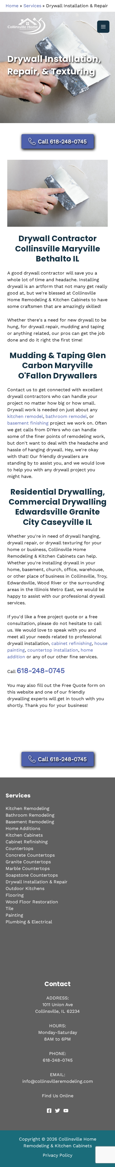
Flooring (15, 895)
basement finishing (28, 423)
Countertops (19, 848)
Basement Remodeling (30, 821)
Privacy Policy (57, 1155)
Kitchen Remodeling (27, 808)
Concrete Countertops (30, 855)
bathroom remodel (66, 416)
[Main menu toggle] (103, 27)
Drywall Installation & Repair (37, 881)
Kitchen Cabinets (24, 835)
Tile (9, 908)
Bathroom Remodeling (30, 815)
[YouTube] (65, 1110)
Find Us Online (57, 1095)
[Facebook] (49, 1110)
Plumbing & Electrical (29, 921)
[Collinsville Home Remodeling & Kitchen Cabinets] (28, 26)
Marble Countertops (28, 868)
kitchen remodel (25, 416)
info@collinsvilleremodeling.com (57, 1081)
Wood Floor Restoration (32, 901)
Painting (14, 915)
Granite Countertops (28, 861)
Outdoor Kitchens (25, 888)
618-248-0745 (41, 670)
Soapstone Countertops (32, 875)
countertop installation (52, 650)
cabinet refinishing (71, 643)
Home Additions (23, 828)
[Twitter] (57, 1110)
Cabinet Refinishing (27, 841)
